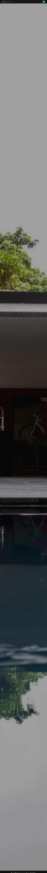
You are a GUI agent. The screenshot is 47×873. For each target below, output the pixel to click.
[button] (44, 2)
